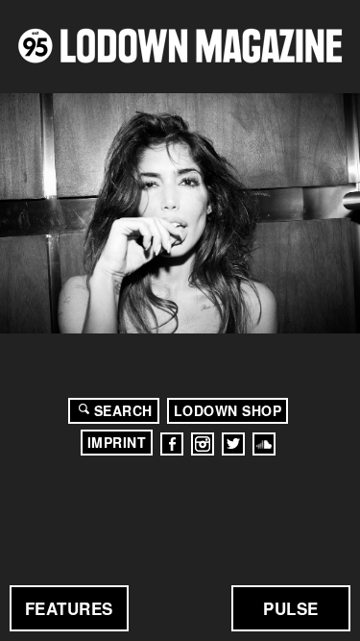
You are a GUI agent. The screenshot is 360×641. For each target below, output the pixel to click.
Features (69, 608)
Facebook (171, 444)
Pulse (291, 608)
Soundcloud (264, 444)
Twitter (233, 444)
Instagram (202, 444)
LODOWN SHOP (228, 410)
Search (123, 410)
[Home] (180, 45)
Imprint (117, 442)
